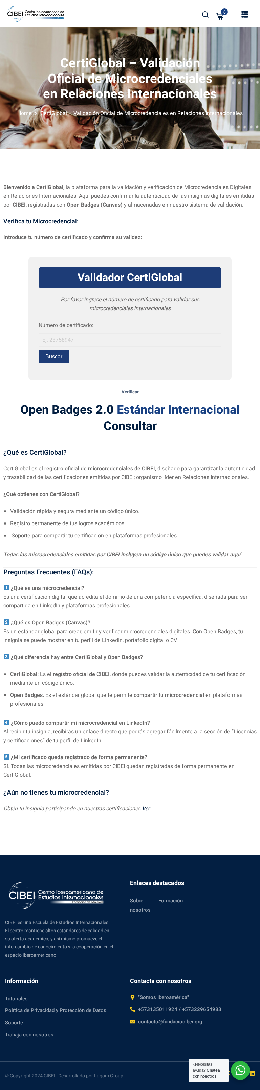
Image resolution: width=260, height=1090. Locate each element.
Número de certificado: (66, 325)
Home (24, 113)
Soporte (14, 1022)
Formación (170, 900)
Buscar (53, 356)
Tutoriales (16, 998)
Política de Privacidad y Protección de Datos (55, 1010)
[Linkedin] (252, 1073)
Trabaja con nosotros (29, 1035)
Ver (146, 809)
